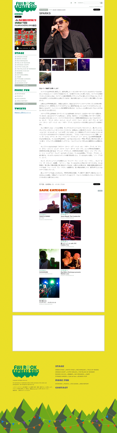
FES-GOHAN (21, 98)
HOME (71, 3)
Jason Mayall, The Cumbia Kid (70, 216)
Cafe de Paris (21, 81)
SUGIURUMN (43, 272)
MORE (100, 190)
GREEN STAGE (22, 57)
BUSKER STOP (22, 83)
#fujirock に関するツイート (23, 112)
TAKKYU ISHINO (44, 216)
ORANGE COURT (61, 9)
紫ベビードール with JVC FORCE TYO (69, 244)
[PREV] (42, 37)
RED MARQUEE (22, 61)
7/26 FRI (54, 9)
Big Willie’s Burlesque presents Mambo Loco (71, 273)
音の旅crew (43, 301)
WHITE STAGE (22, 59)
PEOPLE (20, 96)
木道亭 (19, 77)
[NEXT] (99, 37)
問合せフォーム (33, 388)
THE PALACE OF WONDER (26, 69)
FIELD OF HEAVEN (23, 63)
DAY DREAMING (22, 75)
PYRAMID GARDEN (23, 79)
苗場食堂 (20, 73)
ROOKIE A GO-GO (23, 71)
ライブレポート (44, 9)
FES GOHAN (74, 384)
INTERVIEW (21, 94)
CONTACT (75, 3)
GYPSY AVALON (22, 67)
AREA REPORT (22, 101)
